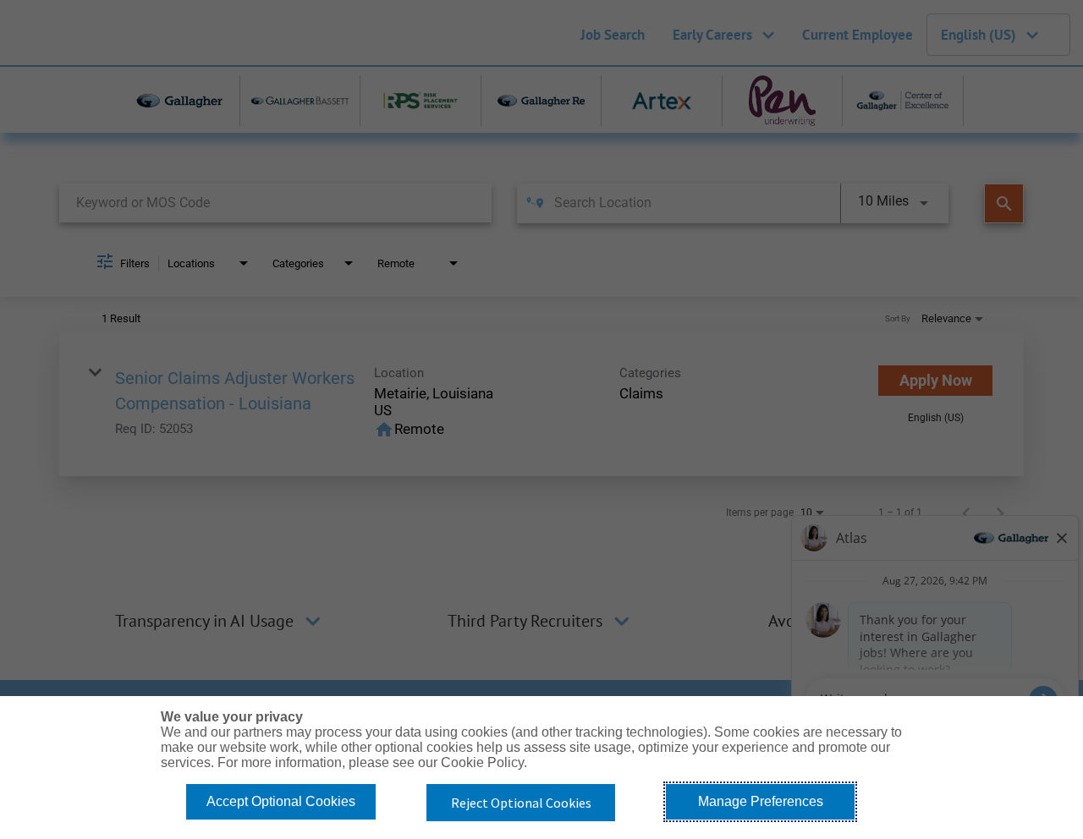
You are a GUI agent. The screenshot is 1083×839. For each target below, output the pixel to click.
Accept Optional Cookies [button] (280, 801)
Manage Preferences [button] (760, 801)
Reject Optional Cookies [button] (521, 802)
